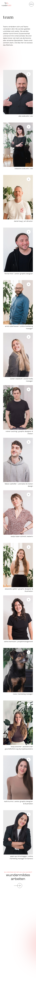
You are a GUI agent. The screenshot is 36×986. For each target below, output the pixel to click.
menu (31, 4)
